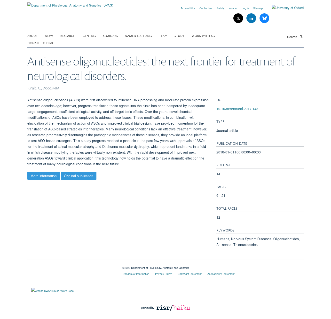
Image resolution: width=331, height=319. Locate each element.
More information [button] (44, 175)
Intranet (233, 8)
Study (179, 35)
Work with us (203, 35)
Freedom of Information (135, 274)
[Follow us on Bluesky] (264, 18)
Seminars (110, 35)
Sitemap (258, 8)
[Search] (301, 36)
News (49, 35)
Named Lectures (138, 35)
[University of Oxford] (284, 8)
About (32, 35)
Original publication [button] (78, 175)
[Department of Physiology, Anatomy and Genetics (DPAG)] (70, 3)
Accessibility (188, 8)
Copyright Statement (190, 274)
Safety (220, 8)
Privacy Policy (163, 274)
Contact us (205, 8)
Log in (245, 8)
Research (68, 35)
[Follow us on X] (238, 18)
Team (163, 35)
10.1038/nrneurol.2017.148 (237, 108)
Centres (89, 35)
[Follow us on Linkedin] (251, 18)
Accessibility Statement (221, 274)
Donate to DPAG (40, 42)
